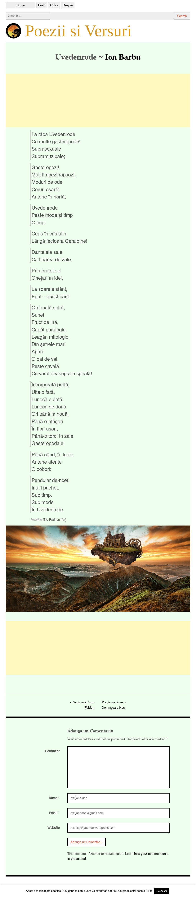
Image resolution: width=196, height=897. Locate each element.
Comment (52, 751)
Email (54, 812)
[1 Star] (31, 519)
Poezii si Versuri (78, 31)
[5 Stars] (41, 519)
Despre (68, 5)
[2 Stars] (34, 519)
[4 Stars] (38, 519)
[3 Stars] (36, 519)
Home (20, 5)
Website (53, 827)
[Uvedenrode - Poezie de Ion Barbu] (98, 610)
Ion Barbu (122, 56)
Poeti (41, 5)
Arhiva (54, 5)
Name (54, 797)
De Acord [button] (162, 891)
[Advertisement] (98, 100)
